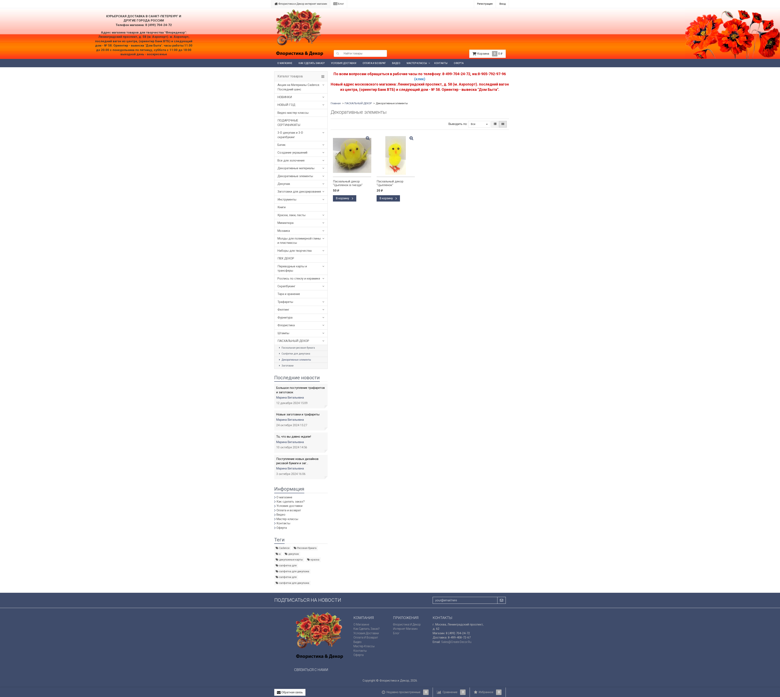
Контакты (440, 63)
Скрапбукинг (286, 286)
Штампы (283, 333)
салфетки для (287, 577)
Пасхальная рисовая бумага (298, 347)
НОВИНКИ (284, 97)
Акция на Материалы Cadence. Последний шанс (298, 87)
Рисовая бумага (306, 548)
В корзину (343, 198)
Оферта (459, 63)
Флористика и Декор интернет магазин (302, 3)
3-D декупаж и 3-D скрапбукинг (290, 135)
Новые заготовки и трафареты (298, 414)
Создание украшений (292, 152)
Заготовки (287, 365)
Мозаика (283, 231)
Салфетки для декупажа (295, 353)
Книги (281, 207)
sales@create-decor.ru (456, 642)
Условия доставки (343, 63)
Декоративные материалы (295, 168)
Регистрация (485, 3)
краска (314, 559)
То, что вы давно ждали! (293, 436)
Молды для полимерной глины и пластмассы (299, 241)
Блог (340, 3)
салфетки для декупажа (293, 582)
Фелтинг (283, 309)
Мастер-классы (417, 63)
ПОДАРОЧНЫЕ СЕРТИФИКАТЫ (288, 123)
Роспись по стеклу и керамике (298, 278)
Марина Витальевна (290, 397)
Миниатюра (285, 223)
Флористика (286, 325)
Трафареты (285, 302)
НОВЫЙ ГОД (286, 105)
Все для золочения (290, 160)
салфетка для (287, 565)
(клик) (419, 79)
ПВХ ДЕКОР (285, 258)
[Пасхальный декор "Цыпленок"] (396, 155)
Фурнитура (284, 317)
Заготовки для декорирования (299, 191)
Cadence (283, 548)
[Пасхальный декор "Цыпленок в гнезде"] (352, 155)
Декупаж (283, 184)
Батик (281, 145)
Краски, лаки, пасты (291, 215)
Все (473, 124)
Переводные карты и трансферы (292, 268)
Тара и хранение (288, 294)
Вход (502, 3)
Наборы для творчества (294, 251)
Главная (336, 103)
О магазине (284, 63)
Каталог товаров (290, 76)
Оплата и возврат (374, 63)
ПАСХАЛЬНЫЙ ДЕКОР (293, 341)
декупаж (293, 553)
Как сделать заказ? (312, 63)
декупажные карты (290, 559)
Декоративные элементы (295, 176)
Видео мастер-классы (293, 113)
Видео (396, 63)
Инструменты (286, 199)
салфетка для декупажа (293, 571)
